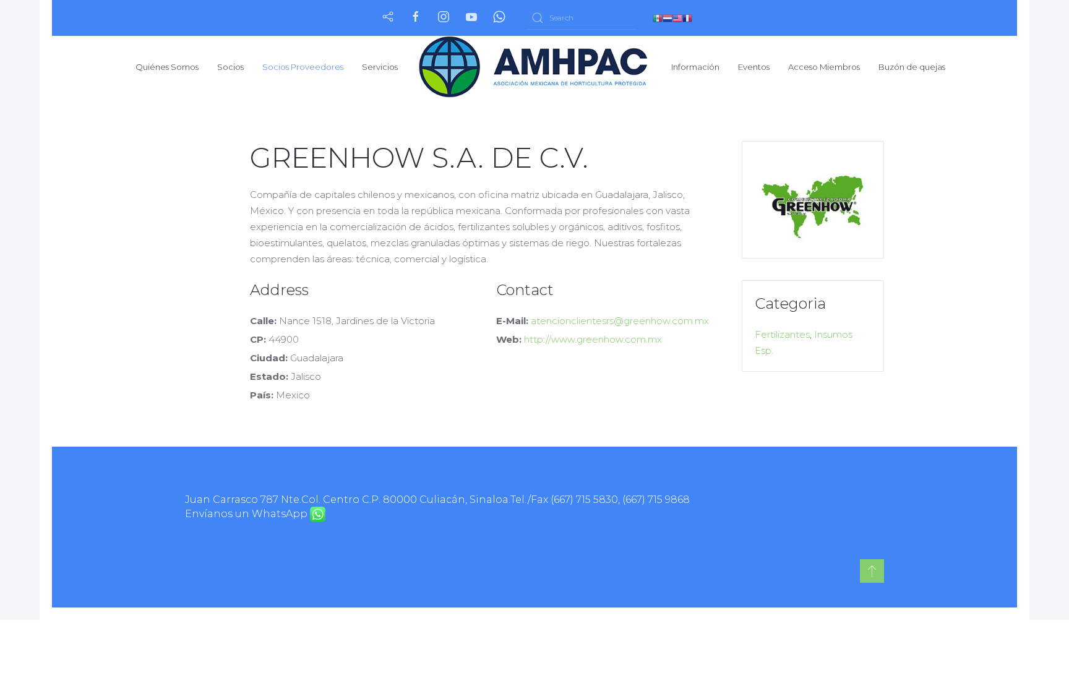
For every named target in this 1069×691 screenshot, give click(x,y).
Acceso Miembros (824, 67)
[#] (872, 571)
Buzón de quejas (911, 67)
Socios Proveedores (302, 67)
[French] (687, 17)
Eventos (754, 67)
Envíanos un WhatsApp (247, 514)
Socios (230, 67)
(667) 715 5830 (584, 499)
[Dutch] (667, 17)
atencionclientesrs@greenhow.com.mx (620, 321)
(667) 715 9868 (656, 499)
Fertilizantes (782, 334)
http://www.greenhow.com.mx (593, 339)
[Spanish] (658, 17)
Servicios (380, 67)
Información (695, 67)
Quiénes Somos (167, 67)
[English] (677, 17)
